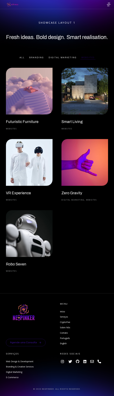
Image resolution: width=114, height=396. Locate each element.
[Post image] (29, 91)
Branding (36, 57)
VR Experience (18, 193)
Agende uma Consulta (23, 342)
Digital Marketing (63, 57)
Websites (88, 57)
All (22, 57)
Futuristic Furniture (22, 122)
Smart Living (72, 122)
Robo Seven (16, 264)
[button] (108, 4)
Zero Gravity (71, 193)
